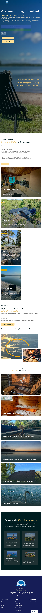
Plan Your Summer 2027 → (16, 30)
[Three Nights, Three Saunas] (21, 384)
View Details (6, 197)
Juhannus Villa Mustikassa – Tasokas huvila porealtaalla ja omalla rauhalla (18, 436)
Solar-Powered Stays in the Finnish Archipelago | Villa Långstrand (18, 481)
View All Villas (7, 37)
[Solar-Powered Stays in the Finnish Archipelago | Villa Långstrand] (21, 473)
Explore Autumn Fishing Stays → (16, 26)
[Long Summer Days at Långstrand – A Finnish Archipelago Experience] (21, 451)
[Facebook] (2, 33)
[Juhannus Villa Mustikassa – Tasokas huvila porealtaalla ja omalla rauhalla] (21, 430)
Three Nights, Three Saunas (10, 392)
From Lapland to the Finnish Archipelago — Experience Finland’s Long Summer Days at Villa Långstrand (19, 502)
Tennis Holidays (8, 41)
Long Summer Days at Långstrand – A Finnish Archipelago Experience (19, 459)
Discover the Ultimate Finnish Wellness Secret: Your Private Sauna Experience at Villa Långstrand (19, 412)
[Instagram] (5, 33)
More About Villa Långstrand (8, 324)
